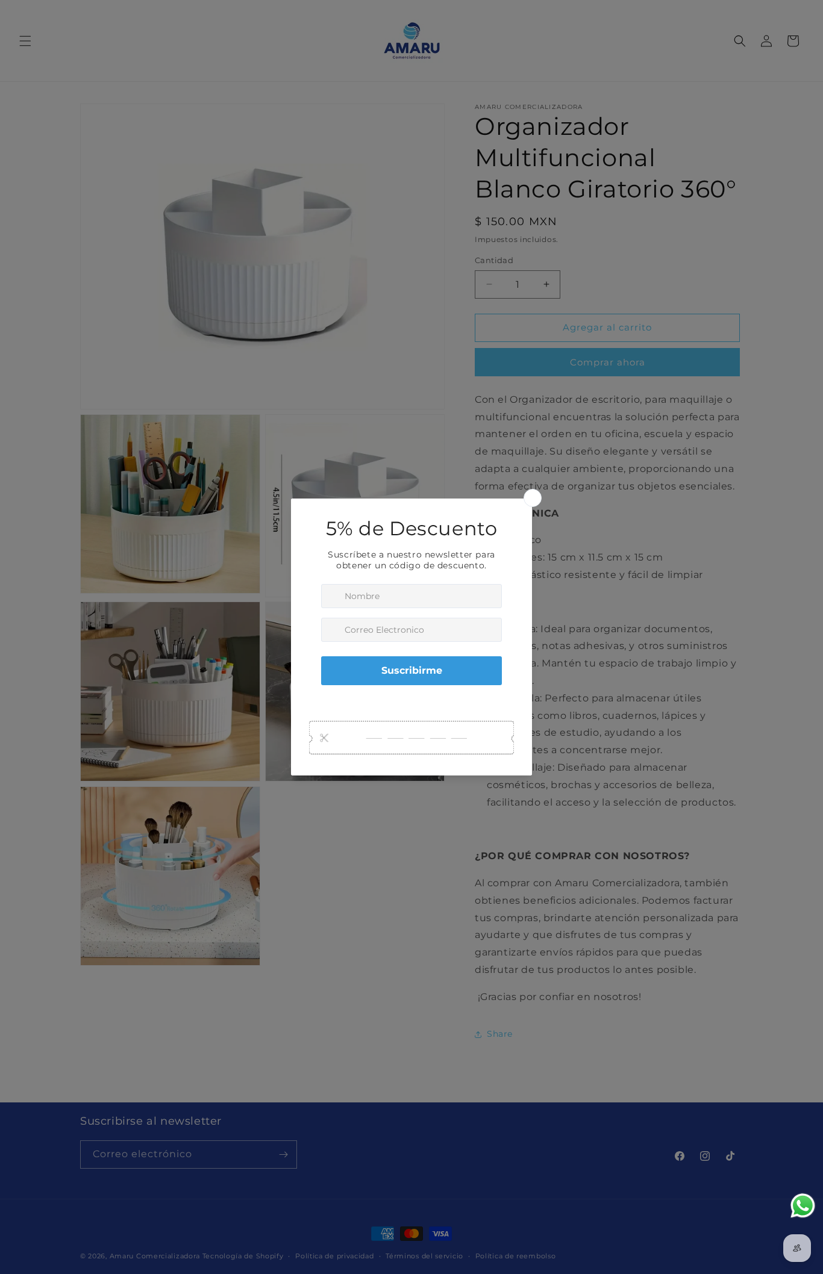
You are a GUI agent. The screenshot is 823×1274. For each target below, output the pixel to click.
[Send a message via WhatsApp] (803, 1206)
